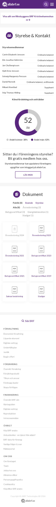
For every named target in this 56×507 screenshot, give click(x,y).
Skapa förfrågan (10, 387)
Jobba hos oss (9, 470)
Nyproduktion (9, 413)
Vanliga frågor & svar (12, 444)
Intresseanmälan (11, 418)
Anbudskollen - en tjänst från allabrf (19, 435)
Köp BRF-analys (10, 430)
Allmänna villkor (10, 475)
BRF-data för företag (12, 439)
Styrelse (39, 202)
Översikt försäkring (12, 369)
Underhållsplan (10, 347)
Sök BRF (29, 321)
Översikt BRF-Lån (11, 400)
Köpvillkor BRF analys (12, 489)
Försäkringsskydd (11, 373)
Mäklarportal (9, 449)
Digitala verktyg (10, 343)
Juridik (6, 352)
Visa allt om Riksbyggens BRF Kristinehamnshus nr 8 (28, 18)
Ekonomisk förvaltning (13, 334)
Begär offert (9, 356)
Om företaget (9, 461)
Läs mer (28, 175)
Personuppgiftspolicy (13, 479)
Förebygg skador (10, 383)
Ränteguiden (9, 404)
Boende (29, 202)
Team (5, 466)
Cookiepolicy (9, 484)
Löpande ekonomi (11, 338)
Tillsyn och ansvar (11, 378)
